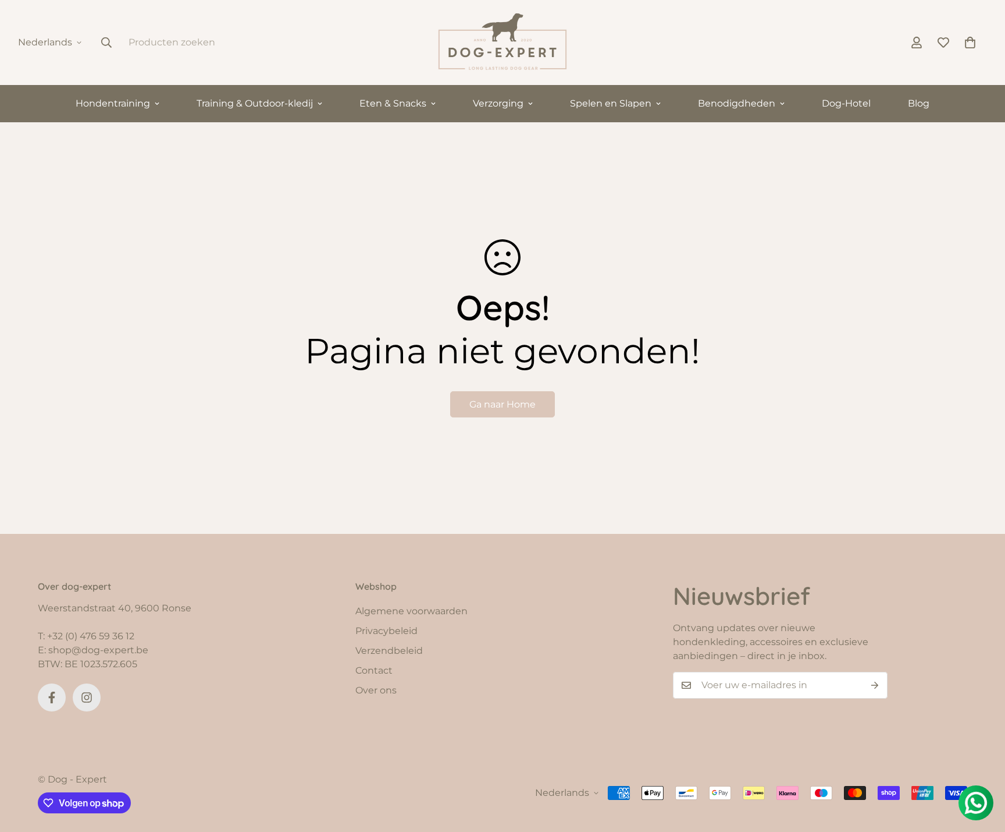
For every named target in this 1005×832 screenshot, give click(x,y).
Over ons (376, 690)
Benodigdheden (736, 103)
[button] (970, 42)
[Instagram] (87, 697)
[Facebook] (52, 697)
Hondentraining (113, 103)
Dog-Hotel (846, 103)
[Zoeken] (106, 42)
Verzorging (498, 103)
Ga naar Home (502, 404)
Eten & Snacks (392, 103)
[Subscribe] (875, 685)
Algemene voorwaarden (411, 611)
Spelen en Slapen (610, 103)
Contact (374, 670)
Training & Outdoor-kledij (255, 103)
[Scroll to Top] (982, 768)
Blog (918, 103)
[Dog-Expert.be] (502, 42)
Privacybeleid (386, 630)
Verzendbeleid (389, 650)
